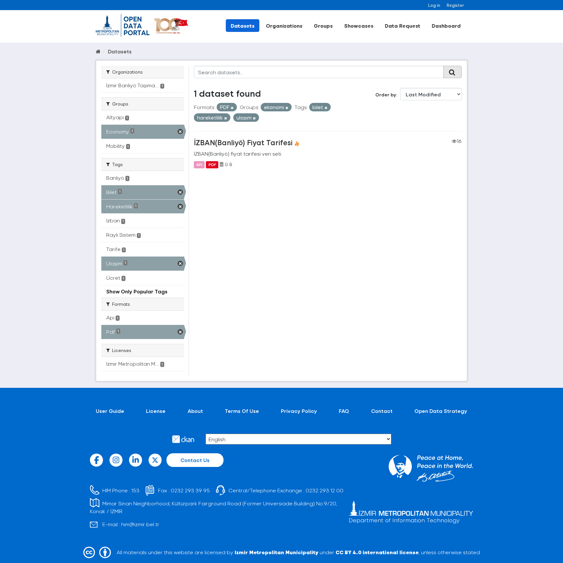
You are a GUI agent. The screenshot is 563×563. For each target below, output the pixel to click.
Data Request (402, 25)
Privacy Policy (299, 410)
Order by (385, 94)
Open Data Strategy (440, 410)
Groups (323, 25)
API (199, 164)
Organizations (284, 25)
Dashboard (446, 25)
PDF (212, 164)
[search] (452, 72)
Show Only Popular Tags (136, 291)
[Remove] (232, 107)
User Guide (110, 410)
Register (455, 5)
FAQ (344, 410)
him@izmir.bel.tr (140, 524)
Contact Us (194, 460)
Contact (382, 410)
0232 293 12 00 (324, 490)
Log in (434, 5)
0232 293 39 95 (190, 490)
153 (135, 490)
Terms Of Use (242, 410)
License (156, 410)
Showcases (358, 25)
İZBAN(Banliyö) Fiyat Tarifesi (243, 142)
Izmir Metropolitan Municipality (276, 552)
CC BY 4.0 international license (377, 552)
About (195, 410)
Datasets (242, 25)
